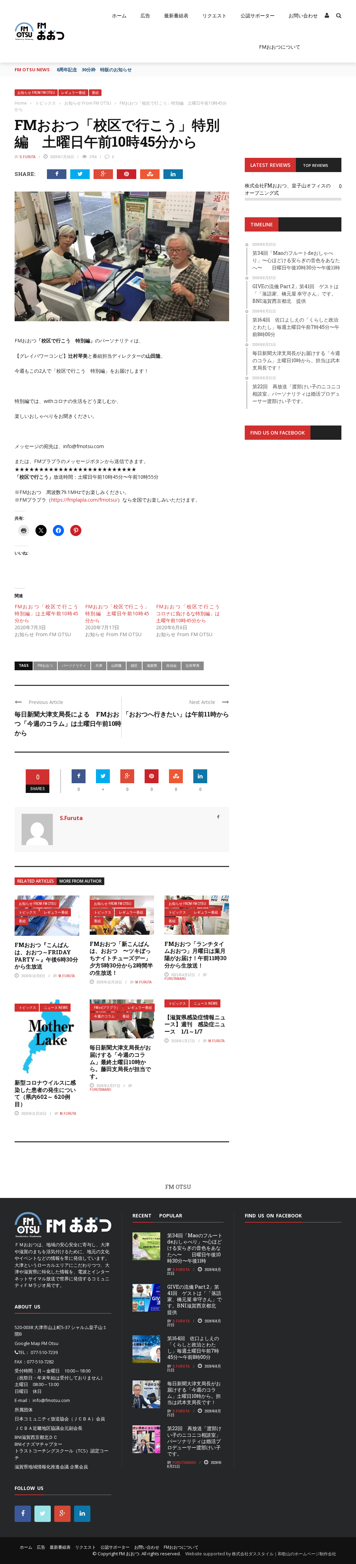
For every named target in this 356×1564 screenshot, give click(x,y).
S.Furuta (27, 156)
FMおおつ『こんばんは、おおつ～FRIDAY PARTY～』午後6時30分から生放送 (46, 955)
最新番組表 (176, 15)
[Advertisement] (293, 530)
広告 (145, 15)
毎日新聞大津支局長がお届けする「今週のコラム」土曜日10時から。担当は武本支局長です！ (194, 1393)
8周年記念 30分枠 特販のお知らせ (94, 69)
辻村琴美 (193, 665)
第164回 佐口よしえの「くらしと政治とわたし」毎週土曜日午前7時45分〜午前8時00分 (193, 1348)
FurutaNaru (175, 978)
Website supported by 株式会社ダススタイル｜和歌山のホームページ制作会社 (260, 1554)
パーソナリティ (74, 665)
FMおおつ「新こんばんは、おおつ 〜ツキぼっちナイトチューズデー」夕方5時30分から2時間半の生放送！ (121, 958)
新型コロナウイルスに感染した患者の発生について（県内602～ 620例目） (45, 1093)
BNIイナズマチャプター (38, 1444)
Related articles (35, 881)
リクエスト (214, 15)
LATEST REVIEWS (270, 165)
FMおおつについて (279, 46)
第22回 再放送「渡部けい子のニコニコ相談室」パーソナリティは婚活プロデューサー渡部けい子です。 (194, 1441)
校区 (134, 665)
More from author (80, 881)
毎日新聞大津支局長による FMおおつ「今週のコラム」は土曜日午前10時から (68, 723)
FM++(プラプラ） (107, 1007)
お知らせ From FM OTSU (36, 92)
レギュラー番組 (73, 92)
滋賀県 (152, 665)
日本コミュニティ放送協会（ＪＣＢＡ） (55, 1419)
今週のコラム (104, 1016)
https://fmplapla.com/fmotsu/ (84, 499)
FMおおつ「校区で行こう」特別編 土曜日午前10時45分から (117, 613)
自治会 (171, 665)
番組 (95, 92)
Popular (170, 1215)
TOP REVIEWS (315, 165)
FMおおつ (45, 665)
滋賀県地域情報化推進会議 (42, 1467)
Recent (142, 1215)
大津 (98, 665)
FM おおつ (129, 1553)
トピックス (27, 912)
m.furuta (66, 975)
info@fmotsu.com (51, 1400)
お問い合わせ (303, 15)
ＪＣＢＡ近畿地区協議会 (39, 1428)
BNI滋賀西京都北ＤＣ (36, 1437)
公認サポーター (258, 15)
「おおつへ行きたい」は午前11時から (176, 714)
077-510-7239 (44, 1352)
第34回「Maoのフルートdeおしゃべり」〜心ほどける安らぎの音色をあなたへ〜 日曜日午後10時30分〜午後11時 (194, 1248)
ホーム (119, 15)
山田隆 (116, 665)
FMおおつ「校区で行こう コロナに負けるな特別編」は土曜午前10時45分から (190, 613)
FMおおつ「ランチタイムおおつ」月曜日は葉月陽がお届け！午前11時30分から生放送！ (195, 954)
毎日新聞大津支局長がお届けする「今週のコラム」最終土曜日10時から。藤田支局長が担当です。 (120, 1062)
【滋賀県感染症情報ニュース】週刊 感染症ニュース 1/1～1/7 (195, 1024)
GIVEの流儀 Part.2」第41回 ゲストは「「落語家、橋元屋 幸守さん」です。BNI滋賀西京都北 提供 (194, 1299)
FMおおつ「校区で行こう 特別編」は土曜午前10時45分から (49, 613)
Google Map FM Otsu (36, 1343)
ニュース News (56, 1007)
